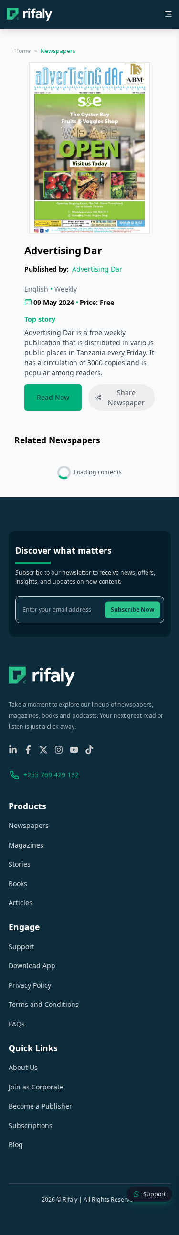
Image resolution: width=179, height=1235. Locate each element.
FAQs (17, 1023)
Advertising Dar (97, 268)
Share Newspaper (126, 397)
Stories (20, 864)
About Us (23, 1067)
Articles (20, 902)
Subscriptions (31, 1125)
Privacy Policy (30, 985)
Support (21, 946)
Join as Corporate (36, 1086)
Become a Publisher (40, 1105)
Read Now (53, 397)
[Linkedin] (13, 749)
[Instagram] (58, 749)
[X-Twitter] (43, 749)
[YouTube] (74, 749)
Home (22, 51)
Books (18, 883)
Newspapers (29, 825)
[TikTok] (89, 749)
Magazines (26, 844)
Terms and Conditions (44, 1004)
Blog (16, 1144)
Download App (32, 965)
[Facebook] (28, 749)
